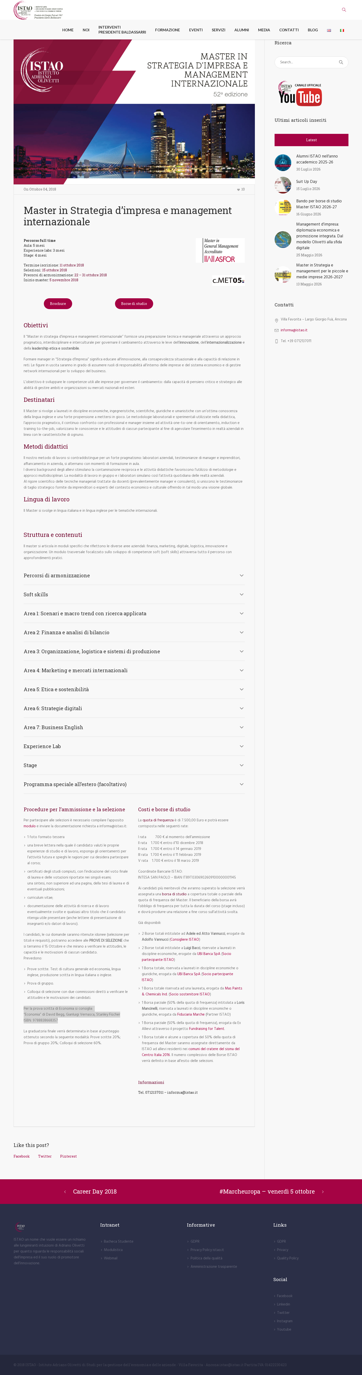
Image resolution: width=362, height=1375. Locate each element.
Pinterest (68, 1156)
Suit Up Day (306, 181)
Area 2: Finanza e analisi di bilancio (66, 632)
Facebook (22, 1156)
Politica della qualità (206, 1258)
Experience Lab (42, 746)
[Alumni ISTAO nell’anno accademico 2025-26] (283, 163)
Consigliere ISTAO (184, 940)
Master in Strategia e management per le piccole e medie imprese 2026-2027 (322, 271)
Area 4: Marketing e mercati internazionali (76, 670)
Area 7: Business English (53, 727)
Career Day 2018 (95, 1191)
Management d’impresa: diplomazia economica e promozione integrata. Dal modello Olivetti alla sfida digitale (319, 236)
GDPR (195, 1242)
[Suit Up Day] (283, 185)
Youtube (284, 1330)
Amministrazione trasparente (214, 1267)
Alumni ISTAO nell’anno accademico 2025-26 (317, 159)
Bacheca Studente (118, 1242)
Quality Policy (287, 1258)
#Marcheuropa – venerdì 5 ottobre (267, 1191)
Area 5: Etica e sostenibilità (56, 689)
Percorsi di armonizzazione (57, 575)
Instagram (285, 1321)
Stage (30, 765)
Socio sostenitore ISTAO (190, 994)
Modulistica (113, 1250)
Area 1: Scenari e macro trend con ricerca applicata (85, 613)
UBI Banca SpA (208, 954)
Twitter (45, 1156)
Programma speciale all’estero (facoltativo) (75, 784)
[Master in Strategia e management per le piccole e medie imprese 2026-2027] (283, 275)
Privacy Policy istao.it (207, 1250)
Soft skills (36, 594)
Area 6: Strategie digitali (53, 708)
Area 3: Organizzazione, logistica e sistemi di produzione (92, 651)
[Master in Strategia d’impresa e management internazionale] (134, 112)
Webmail (110, 1258)
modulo (30, 826)
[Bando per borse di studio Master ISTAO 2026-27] (283, 208)
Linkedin (283, 1304)
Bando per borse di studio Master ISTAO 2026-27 (319, 204)
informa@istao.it (294, 330)
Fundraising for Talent (206, 1029)
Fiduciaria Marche (191, 1015)
